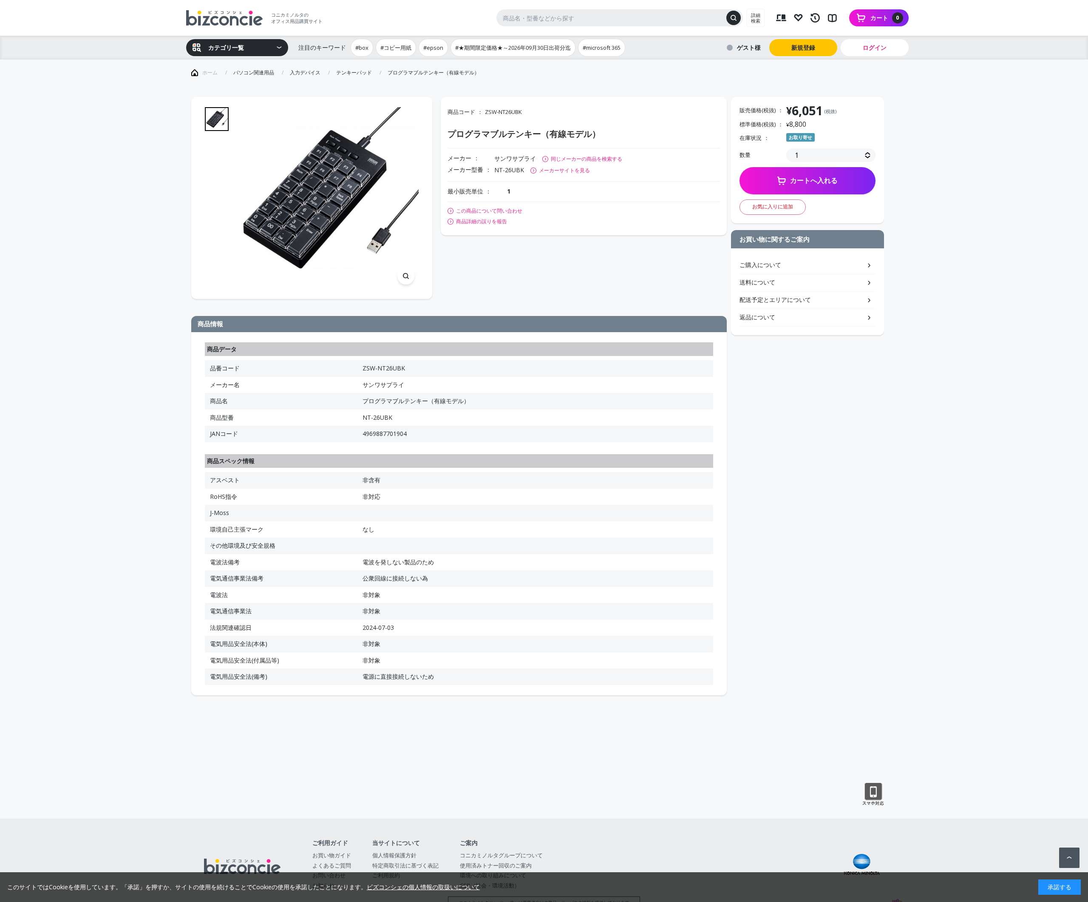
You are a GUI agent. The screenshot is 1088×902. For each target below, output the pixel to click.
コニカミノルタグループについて (501, 855)
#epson (433, 47)
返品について (757, 317)
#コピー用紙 (395, 47)
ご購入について (760, 265)
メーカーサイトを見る (564, 170)
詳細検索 (755, 18)
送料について (757, 282)
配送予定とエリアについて (775, 300)
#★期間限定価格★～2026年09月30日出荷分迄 (513, 47)
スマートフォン (873, 794)
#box (361, 47)
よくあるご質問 (331, 865)
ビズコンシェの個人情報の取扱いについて (423, 887)
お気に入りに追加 (772, 206)
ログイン (875, 47)
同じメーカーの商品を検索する (586, 158)
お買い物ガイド (331, 855)
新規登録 (803, 47)
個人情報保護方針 (394, 855)
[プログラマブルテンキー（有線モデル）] (328, 198)
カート (884, 18)
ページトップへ (1069, 858)
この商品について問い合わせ (489, 211)
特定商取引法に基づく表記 (405, 865)
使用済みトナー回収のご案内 (496, 865)
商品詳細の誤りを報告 (481, 221)
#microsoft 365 (601, 47)
